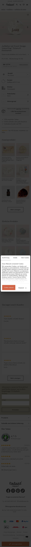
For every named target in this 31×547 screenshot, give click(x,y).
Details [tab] (15, 258)
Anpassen (21, 288)
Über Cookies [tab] (25, 258)
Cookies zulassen (9, 287)
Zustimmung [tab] (5, 258)
